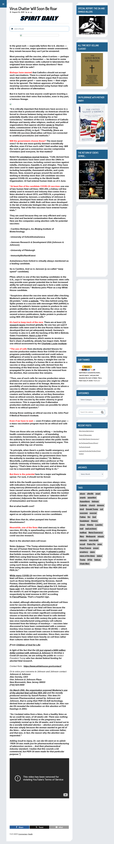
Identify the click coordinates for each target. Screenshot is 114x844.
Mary (82, 536)
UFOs (89, 560)
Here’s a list (35, 335)
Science (20, 546)
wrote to (50, 125)
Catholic (83, 505)
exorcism (84, 513)
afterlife (90, 494)
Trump (82, 560)
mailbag (83, 532)
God (94, 517)
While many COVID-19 (21, 575)
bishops (95, 501)
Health (30, 834)
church (92, 505)
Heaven (94, 521)
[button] (3, 4)
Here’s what (43, 586)
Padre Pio (91, 544)
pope (100, 544)
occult (82, 544)
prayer (96, 548)
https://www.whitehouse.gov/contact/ (43, 666)
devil (82, 509)
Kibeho (90, 525)
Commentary (22, 834)
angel (98, 494)
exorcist (93, 513)
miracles (83, 540)
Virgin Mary (84, 564)
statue (99, 556)
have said (15, 589)
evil (101, 509)
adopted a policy (56, 551)
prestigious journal (34, 157)
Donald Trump (92, 509)
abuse (82, 494)
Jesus (82, 525)
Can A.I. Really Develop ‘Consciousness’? (89, 439)
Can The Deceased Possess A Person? (88, 443)
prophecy (84, 552)
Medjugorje (91, 536)
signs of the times (87, 556)
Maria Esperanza (96, 532)
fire (89, 517)
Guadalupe (84, 521)
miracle (101, 536)
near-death (93, 540)
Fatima (83, 517)
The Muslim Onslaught (84, 447)
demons (100, 505)
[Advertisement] (92, 240)
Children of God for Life (28, 645)
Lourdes (98, 525)
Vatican (97, 560)
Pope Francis (85, 548)
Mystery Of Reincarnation (85, 435)
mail (81, 529)
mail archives (91, 529)
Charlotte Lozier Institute (53, 343)
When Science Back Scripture (86, 431)
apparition (92, 497)
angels (83, 497)
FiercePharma (19, 597)
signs (92, 552)
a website (34, 301)
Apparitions (85, 501)
